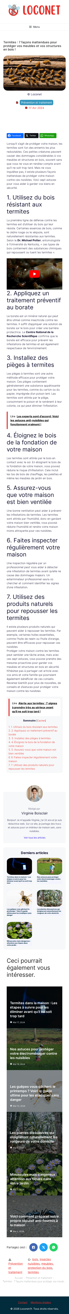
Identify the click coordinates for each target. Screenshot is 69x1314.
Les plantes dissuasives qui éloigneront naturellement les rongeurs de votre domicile (49, 911)
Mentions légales (41, 1302)
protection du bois (40, 1268)
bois (35, 1259)
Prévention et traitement (36, 102)
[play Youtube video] (34, 274)
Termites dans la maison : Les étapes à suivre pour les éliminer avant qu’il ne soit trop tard (19, 880)
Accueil (19, 1277)
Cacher (41, 720)
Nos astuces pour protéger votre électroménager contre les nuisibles (48, 879)
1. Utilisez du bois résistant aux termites (33, 726)
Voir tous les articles (34, 837)
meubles (47, 1263)
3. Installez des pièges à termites (30, 738)
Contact (22, 1302)
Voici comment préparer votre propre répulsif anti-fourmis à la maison (34, 1220)
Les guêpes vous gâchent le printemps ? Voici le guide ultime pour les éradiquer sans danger (19, 912)
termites (33, 1272)
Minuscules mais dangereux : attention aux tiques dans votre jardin (19, 943)
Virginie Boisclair (34, 813)
